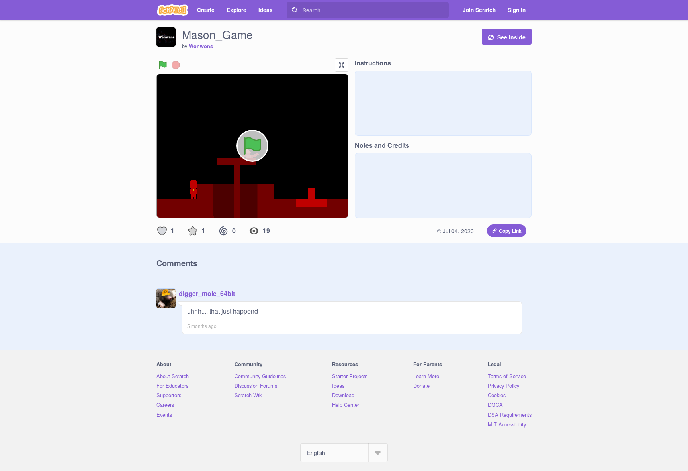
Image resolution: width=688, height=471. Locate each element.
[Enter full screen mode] (341, 65)
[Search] (295, 10)
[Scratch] (172, 10)
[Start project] (162, 65)
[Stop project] (175, 65)
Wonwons (201, 46)
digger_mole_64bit (207, 293)
